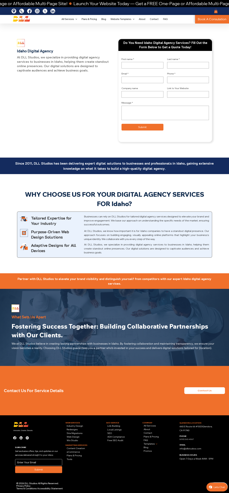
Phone (171, 73)
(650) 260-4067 (186, 439)
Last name (173, 59)
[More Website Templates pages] (133, 19)
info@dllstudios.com (190, 448)
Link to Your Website (178, 88)
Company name (130, 88)
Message (127, 102)
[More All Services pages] (76, 19)
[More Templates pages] (156, 444)
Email (125, 73)
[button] (216, 11)
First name (128, 59)
